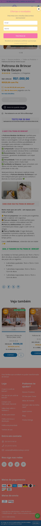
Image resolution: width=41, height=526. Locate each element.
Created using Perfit (20, 43)
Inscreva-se (20, 36)
